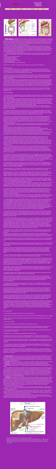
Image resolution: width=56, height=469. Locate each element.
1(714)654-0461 (38, 5)
